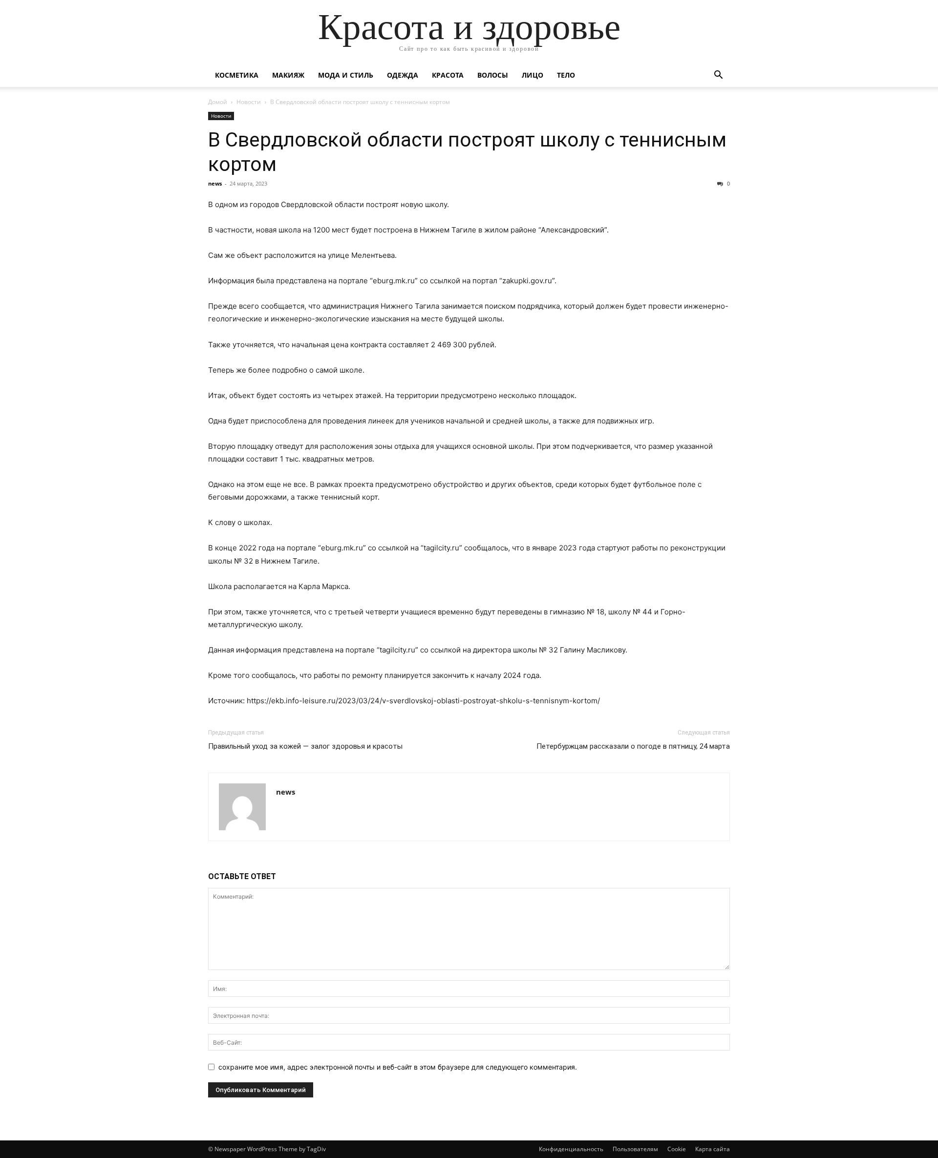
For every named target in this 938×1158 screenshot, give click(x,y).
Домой (217, 102)
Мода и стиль (345, 75)
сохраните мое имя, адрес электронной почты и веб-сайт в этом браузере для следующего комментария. (397, 1067)
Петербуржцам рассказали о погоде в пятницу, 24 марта (633, 746)
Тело (566, 75)
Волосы (492, 75)
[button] (718, 76)
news (215, 183)
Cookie (676, 1149)
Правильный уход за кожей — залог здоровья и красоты (305, 746)
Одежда (402, 75)
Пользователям (635, 1149)
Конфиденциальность (571, 1149)
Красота (448, 75)
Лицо (532, 75)
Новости (248, 102)
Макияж (288, 75)
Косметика (236, 75)
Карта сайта (712, 1149)
